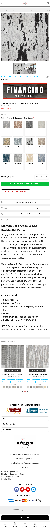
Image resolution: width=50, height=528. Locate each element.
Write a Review (6, 109)
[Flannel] (9, 387)
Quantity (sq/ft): (7, 177)
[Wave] (21, 387)
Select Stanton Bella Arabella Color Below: (17, 118)
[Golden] (45, 387)
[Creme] (39, 387)
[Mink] (15, 387)
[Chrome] (7, 387)
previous (2, 369)
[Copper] (36, 387)
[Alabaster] (4, 387)
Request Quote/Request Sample (25, 184)
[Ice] (48, 387)
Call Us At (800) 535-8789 (25, 459)
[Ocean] (18, 387)
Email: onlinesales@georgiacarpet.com (25, 463)
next (47, 369)
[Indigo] (12, 387)
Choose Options (12, 370)
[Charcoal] (31, 387)
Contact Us (25, 467)
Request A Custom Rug (15, 192)
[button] (25, 91)
